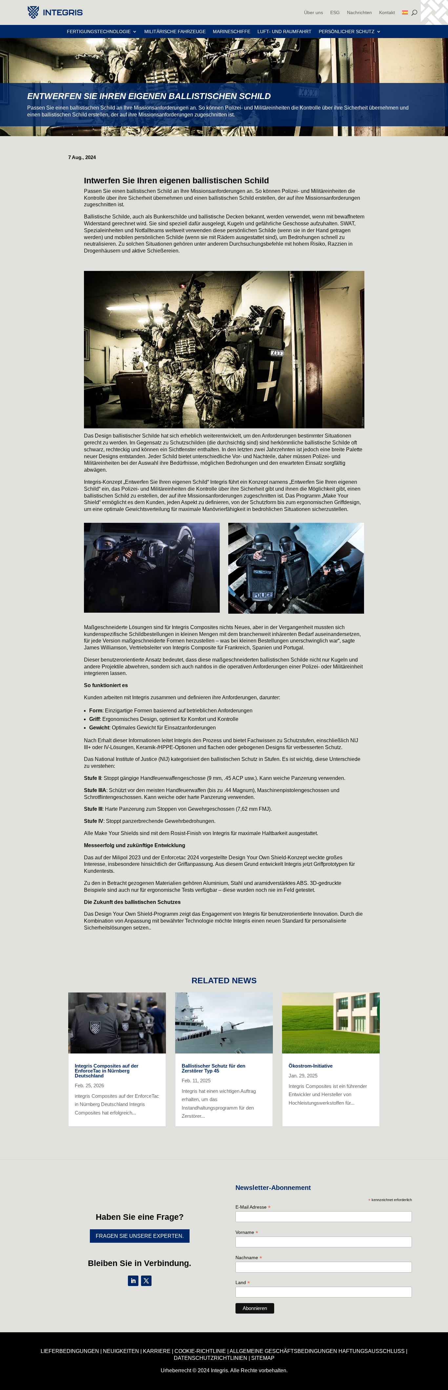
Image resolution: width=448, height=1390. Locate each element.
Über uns (313, 12)
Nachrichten (359, 12)
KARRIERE (157, 1351)
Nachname (248, 1258)
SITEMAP (263, 1358)
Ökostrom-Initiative (311, 1066)
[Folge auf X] (146, 1281)
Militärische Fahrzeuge (175, 31)
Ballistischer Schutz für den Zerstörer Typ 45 (213, 1068)
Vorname (246, 1232)
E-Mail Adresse (253, 1207)
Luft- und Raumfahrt (284, 31)
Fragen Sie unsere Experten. (140, 1236)
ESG (335, 12)
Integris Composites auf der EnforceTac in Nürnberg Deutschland (106, 1070)
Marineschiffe (231, 31)
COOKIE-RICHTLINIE (200, 1351)
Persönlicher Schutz (347, 31)
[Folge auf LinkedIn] (133, 1281)
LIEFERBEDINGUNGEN (70, 1351)
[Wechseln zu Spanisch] (405, 12)
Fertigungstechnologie (99, 31)
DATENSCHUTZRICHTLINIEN (210, 1358)
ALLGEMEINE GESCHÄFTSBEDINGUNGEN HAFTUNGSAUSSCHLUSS (317, 1351)
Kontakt (387, 12)
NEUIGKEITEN (121, 1351)
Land (242, 1282)
